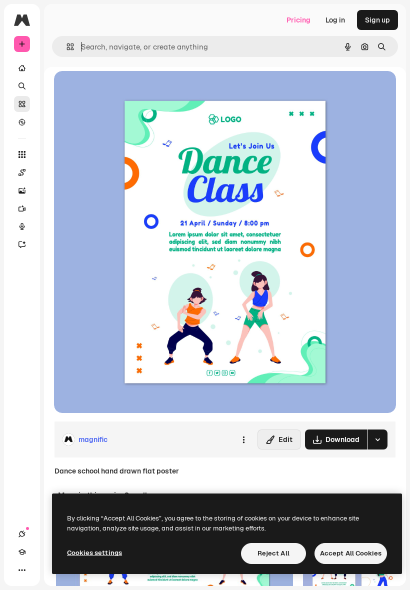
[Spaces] (22, 172)
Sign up (377, 20)
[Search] (22, 86)
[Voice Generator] (22, 226)
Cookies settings (94, 552)
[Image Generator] (22, 190)
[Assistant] (22, 244)
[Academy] (22, 552)
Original (118, 89)
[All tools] (22, 154)
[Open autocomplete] (66, 46)
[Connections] (22, 534)
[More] (22, 570)
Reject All (274, 553)
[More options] (244, 440)
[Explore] (22, 122)
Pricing (298, 20)
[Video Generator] (22, 208)
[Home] (22, 68)
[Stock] (22, 104)
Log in (335, 20)
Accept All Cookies (351, 553)
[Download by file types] (378, 440)
